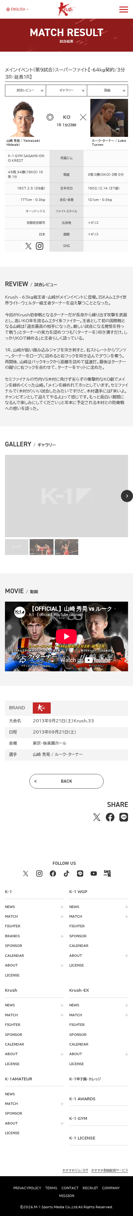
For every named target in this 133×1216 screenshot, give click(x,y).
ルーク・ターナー (69, 754)
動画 (107, 90)
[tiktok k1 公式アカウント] (66, 873)
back (66, 781)
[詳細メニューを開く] (123, 9)
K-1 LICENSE (82, 1138)
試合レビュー (25, 90)
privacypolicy (27, 1188)
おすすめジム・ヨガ (75, 1170)
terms (51, 1188)
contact (70, 1188)
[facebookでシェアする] (110, 817)
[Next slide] (127, 496)
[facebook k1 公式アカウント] (52, 873)
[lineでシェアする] (124, 817)
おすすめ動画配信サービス (109, 1170)
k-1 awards (82, 1099)
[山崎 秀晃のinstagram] (39, 246)
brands (12, 936)
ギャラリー (66, 90)
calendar (14, 955)
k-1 (85, 1079)
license (12, 975)
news (10, 906)
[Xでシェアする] (97, 817)
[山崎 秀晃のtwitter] (28, 246)
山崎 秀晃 (41, 754)
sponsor (13, 945)
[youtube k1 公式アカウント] (93, 873)
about (11, 965)
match (11, 916)
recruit (90, 1188)
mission (66, 1195)
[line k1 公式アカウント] (80, 873)
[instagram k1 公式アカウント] (39, 873)
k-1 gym (78, 1118)
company (111, 1188)
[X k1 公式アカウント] (25, 873)
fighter (12, 926)
